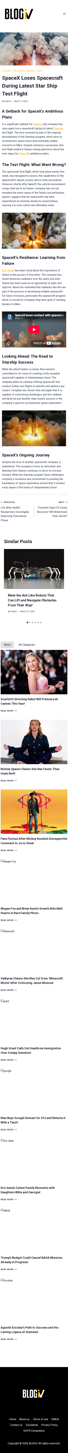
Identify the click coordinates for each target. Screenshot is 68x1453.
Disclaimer (32, 1425)
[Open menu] (64, 13)
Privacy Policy (49, 1425)
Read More (9, 711)
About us (24, 1419)
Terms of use (40, 1419)
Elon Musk (8, 270)
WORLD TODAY (35, 71)
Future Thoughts (13, 71)
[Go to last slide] (10, 584)
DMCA (55, 1419)
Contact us (16, 1425)
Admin (8, 101)
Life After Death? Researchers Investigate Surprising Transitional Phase (15, 511)
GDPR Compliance (34, 1430)
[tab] (27, 622)
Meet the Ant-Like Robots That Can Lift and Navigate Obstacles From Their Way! (32, 600)
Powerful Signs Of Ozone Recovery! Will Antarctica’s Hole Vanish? (52, 509)
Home (12, 1419)
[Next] (58, 584)
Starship (58, 128)
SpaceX (37, 124)
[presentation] (34, 672)
